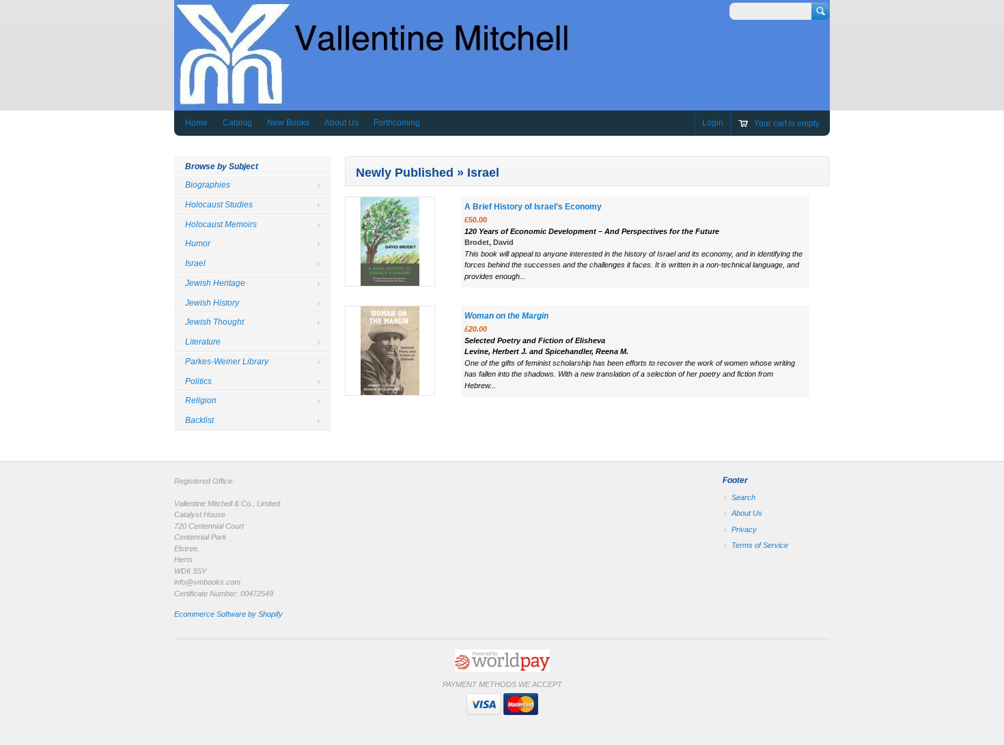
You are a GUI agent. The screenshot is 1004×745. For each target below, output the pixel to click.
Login (712, 123)
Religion (201, 400)
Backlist (199, 420)
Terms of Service (759, 545)
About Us (341, 123)
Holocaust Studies (219, 204)
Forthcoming (397, 123)
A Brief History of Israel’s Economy (533, 206)
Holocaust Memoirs (221, 224)
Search (743, 497)
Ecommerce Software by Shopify (228, 614)
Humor (197, 243)
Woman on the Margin (506, 316)
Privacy (744, 529)
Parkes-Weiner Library (226, 361)
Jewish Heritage (215, 283)
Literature (203, 342)
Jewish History (212, 303)
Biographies (207, 185)
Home (196, 123)
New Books (288, 123)
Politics (198, 381)
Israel (195, 263)
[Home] (388, 100)
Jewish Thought (214, 322)
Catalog (237, 123)
